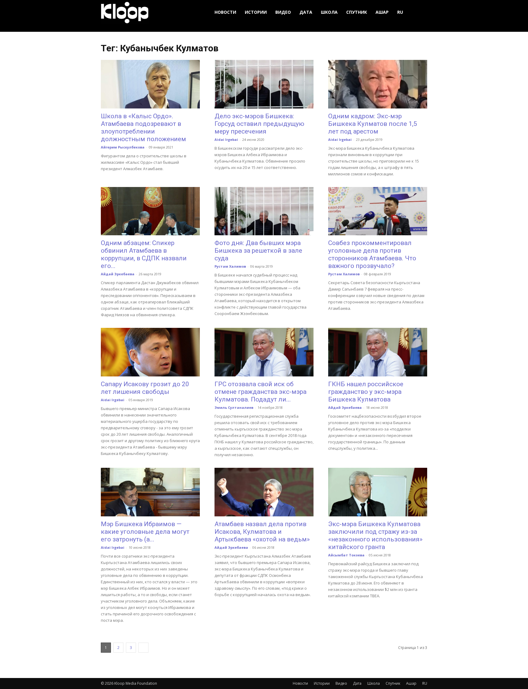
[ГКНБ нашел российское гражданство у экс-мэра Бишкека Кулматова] (377, 352)
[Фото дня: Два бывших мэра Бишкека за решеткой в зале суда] (264, 211)
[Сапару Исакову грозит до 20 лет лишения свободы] (150, 352)
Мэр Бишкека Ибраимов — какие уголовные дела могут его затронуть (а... (145, 531)
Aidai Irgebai (226, 139)
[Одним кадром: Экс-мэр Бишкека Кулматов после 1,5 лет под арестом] (377, 84)
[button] (420, 12)
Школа (329, 12)
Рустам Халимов (230, 266)
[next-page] (143, 648)
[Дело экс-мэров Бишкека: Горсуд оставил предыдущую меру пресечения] (264, 84)
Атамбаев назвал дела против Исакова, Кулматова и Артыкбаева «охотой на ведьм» (262, 531)
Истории (256, 12)
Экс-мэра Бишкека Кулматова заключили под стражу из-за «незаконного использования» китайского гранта (375, 535)
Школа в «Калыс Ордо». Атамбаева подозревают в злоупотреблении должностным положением (143, 127)
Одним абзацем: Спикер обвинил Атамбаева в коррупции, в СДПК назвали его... (144, 254)
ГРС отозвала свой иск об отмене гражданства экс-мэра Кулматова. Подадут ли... (260, 391)
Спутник (356, 12)
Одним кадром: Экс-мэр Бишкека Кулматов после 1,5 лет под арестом (372, 123)
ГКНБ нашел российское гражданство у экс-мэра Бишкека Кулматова (365, 391)
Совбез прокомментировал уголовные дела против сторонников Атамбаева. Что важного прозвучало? (372, 254)
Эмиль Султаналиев (234, 407)
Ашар (382, 12)
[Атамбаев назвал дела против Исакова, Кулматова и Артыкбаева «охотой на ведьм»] (264, 492)
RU (400, 12)
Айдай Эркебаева (117, 274)
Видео (283, 12)
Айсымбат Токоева (346, 555)
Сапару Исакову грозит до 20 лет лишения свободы (145, 387)
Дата (305, 12)
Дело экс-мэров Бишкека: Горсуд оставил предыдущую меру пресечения (259, 123)
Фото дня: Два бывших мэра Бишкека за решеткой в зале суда (258, 250)
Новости (225, 12)
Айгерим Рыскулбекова (123, 147)
